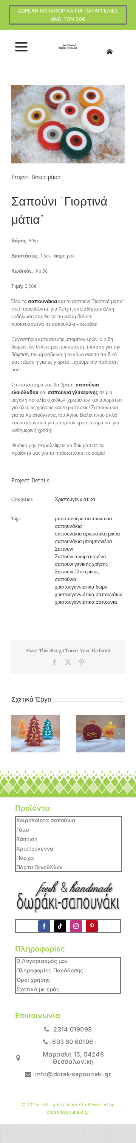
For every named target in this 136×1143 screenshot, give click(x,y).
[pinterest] (92, 926)
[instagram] (76, 926)
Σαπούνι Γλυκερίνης (77, 571)
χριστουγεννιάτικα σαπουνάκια (89, 594)
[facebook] (44, 926)
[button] (17, 733)
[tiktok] (60, 926)
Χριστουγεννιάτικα (75, 499)
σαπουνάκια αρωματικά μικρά (87, 534)
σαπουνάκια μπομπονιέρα (83, 541)
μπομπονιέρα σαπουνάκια (83, 518)
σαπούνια (65, 579)
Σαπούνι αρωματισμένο (80, 556)
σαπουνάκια (68, 526)
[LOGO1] (68, 46)
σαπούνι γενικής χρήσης (81, 564)
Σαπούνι (64, 549)
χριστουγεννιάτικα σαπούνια (86, 602)
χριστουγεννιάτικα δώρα (81, 587)
